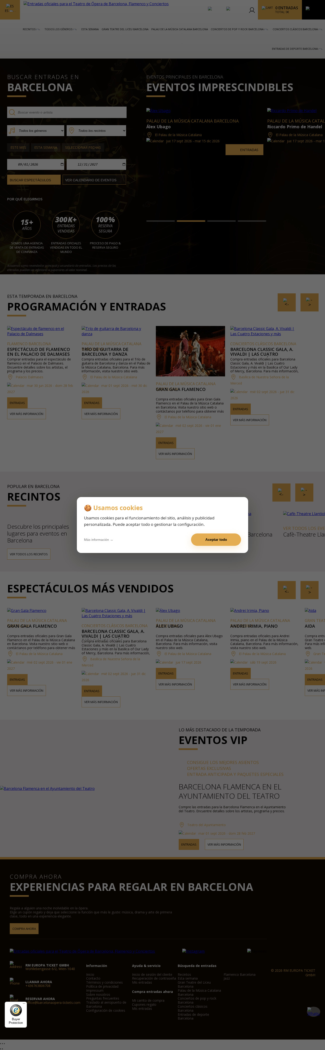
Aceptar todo (216, 539)
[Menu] (24, 1004)
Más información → (98, 539)
